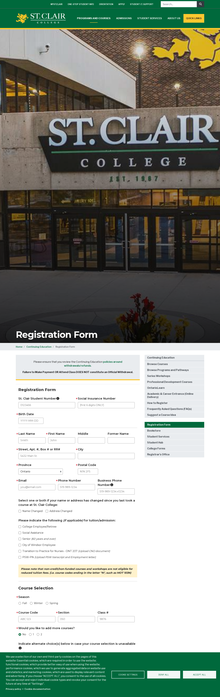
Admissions (124, 18)
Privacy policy (13, 689)
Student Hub (155, 442)
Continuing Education (39, 346)
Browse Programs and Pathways (168, 370)
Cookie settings (128, 674)
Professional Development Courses (169, 381)
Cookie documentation (37, 689)
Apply (121, 4)
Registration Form (158, 424)
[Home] (42, 18)
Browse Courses (157, 364)
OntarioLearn (156, 387)
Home (19, 346)
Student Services (149, 18)
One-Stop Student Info (81, 4)
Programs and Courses (93, 18)
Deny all (163, 674)
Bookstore (154, 430)
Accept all (199, 674)
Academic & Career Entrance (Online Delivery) (170, 395)
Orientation (106, 4)
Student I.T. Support (141, 4)
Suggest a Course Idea (161, 414)
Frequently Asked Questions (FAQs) (169, 408)
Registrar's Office (158, 454)
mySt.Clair (56, 4)
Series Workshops (158, 376)
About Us (173, 18)
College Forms (156, 448)
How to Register (157, 403)
